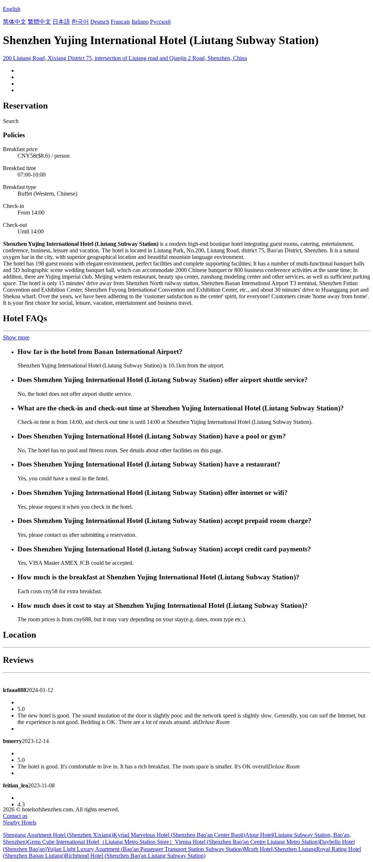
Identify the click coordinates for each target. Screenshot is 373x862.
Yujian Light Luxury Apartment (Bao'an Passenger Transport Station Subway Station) (145, 849)
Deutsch (99, 22)
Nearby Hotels (19, 822)
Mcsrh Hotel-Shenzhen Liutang (280, 849)
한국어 (80, 22)
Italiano (140, 22)
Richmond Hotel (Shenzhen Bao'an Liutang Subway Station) (135, 856)
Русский (160, 22)
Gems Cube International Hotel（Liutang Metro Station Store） (101, 842)
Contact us (15, 816)
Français (120, 22)
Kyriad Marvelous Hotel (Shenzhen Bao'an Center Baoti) (179, 835)
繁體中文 (39, 22)
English (11, 9)
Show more (16, 337)
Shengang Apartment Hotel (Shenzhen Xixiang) (58, 835)
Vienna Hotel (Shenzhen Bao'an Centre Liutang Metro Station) (247, 842)
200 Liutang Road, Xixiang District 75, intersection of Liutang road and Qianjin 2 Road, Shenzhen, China (125, 58)
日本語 (61, 22)
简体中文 (14, 22)
